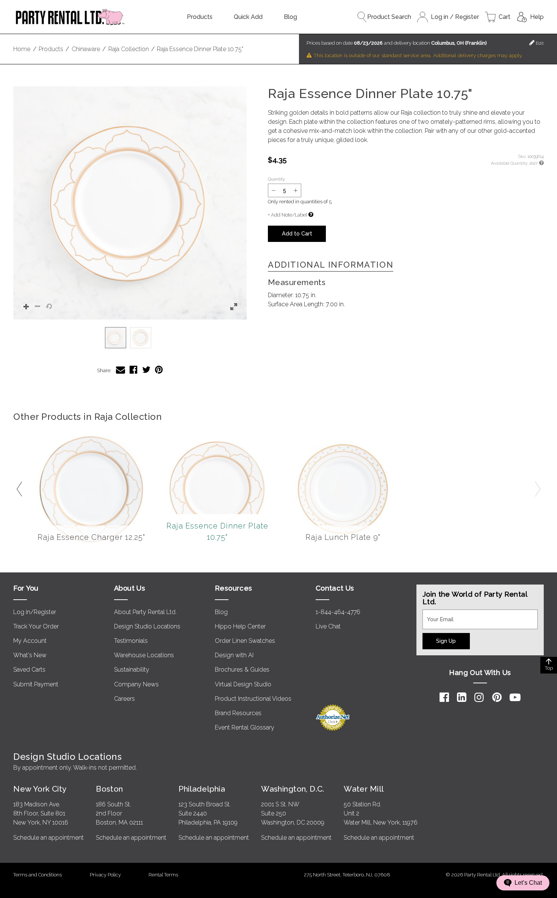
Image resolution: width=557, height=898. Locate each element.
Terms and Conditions (37, 875)
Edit (539, 43)
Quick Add (248, 16)
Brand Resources (238, 713)
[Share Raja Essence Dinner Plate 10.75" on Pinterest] (159, 369)
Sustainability (131, 669)
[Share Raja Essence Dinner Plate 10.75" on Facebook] (134, 369)
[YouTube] (515, 697)
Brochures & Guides (242, 669)
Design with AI (234, 655)
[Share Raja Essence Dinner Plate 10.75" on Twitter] (146, 369)
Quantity (276, 179)
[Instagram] (479, 697)
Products (200, 16)
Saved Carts (29, 669)
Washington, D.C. (292, 789)
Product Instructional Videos (253, 698)
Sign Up (446, 641)
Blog (290, 16)
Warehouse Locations (144, 655)
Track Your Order (36, 626)
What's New (30, 655)
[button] (130, 203)
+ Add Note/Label (287, 215)
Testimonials (131, 640)
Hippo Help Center (240, 626)
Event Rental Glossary (244, 727)
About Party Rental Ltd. (145, 612)
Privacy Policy (105, 875)
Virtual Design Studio (243, 684)
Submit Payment (35, 684)
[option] (115, 337)
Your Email (436, 614)
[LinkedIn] (461, 697)
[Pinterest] (497, 697)
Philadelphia (201, 789)
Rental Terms (163, 875)
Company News (136, 684)
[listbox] (130, 338)
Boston (109, 789)
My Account (30, 640)
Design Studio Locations (147, 626)
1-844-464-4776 (338, 612)
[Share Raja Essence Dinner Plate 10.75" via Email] (120, 369)
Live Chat (328, 626)
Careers (124, 698)
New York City (39, 789)
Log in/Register (34, 612)
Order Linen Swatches (245, 640)
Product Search (389, 16)
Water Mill (363, 789)
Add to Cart (297, 233)
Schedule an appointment (48, 837)
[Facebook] (444, 697)
